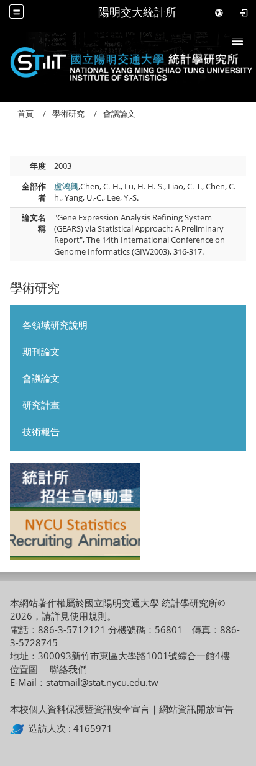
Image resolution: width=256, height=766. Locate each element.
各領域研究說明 (55, 324)
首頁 (25, 113)
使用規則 (88, 616)
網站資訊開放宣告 (196, 709)
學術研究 (68, 113)
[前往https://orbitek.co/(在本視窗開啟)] (19, 728)
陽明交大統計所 (137, 12)
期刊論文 (41, 351)
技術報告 (41, 431)
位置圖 (24, 669)
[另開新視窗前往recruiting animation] (75, 535)
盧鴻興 (66, 186)
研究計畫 (41, 405)
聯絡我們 (68, 669)
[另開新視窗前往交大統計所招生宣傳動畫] (75, 487)
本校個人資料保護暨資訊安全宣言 (80, 709)
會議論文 (41, 378)
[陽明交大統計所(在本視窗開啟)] (128, 59)
